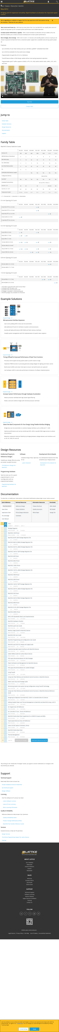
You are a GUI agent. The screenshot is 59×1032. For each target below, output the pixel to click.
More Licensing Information (10, 807)
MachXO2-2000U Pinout (14, 612)
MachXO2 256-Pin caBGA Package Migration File (20, 588)
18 (36, 207)
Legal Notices (11, 933)
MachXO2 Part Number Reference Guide (13, 824)
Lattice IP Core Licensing (9, 804)
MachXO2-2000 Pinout (13, 579)
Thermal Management (13, 734)
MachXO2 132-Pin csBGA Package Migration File (20, 570)
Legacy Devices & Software (29, 898)
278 (55, 283)
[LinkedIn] (21, 914)
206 (49, 264)
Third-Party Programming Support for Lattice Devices (15, 837)
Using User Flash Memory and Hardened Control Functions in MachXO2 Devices (28, 677)
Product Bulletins (20, 509)
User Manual (5, 519)
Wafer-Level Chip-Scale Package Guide (18, 681)
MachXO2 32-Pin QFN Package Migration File (19, 607)
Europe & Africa (30, 880)
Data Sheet (5, 509)
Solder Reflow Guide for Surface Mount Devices (20, 653)
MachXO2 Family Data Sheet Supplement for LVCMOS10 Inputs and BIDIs (26, 716)
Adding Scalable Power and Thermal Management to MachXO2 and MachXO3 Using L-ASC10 (32, 702)
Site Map (26, 933)
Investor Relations (29, 866)
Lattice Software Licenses (9, 801)
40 (20, 235)
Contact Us (29, 902)
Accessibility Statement (45, 933)
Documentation (6, 130)
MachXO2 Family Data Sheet (15, 730)
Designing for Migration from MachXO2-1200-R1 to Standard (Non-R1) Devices (28, 697)
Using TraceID (11, 672)
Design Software (6, 791)
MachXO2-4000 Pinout (13, 602)
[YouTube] (34, 914)
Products (7, 6)
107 (31, 252)
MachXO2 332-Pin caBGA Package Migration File (20, 547)
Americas (29, 878)
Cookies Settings (23, 1029)
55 (20, 242)
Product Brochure (37, 506)
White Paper (36, 512)
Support (4, 133)
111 (49, 252)
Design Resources (6, 127)
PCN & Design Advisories (22, 512)
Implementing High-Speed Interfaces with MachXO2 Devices (23, 649)
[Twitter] (30, 914)
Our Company (29, 862)
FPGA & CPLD (14, 6)
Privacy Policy (20, 933)
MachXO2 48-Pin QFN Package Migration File (19, 537)
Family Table (5, 120)
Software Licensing (29, 894)
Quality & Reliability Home (10, 817)
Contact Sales (29, 106)
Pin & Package (5, 515)
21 (20, 232)
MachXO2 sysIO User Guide (15, 626)
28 (36, 210)
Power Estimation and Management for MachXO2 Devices (23, 663)
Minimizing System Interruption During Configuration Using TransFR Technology (28, 686)
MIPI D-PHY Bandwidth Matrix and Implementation (21, 616)
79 (25, 242)
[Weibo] (38, 914)
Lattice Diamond (26, 463)
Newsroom (29, 864)
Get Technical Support (7, 787)
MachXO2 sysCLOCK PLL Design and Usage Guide (20, 644)
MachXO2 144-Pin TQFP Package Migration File (20, 584)
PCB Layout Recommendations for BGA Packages (20, 658)
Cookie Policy (20, 1023)
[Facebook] (25, 914)
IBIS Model (52, 509)
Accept (34, 1029)
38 (48, 214)
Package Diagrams (12, 528)
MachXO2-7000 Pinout (13, 574)
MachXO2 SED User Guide (14, 635)
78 (25, 249)
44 (20, 217)
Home (2, 6)
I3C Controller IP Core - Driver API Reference (19, 711)
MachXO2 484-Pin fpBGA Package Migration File (20, 542)
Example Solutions (6, 124)
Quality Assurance (37, 509)
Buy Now (29, 102)
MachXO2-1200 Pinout (13, 533)
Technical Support (29, 892)
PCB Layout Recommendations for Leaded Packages (21, 667)
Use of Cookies (34, 933)
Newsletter (29, 870)
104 (36, 242)
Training (4, 840)
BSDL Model (53, 506)
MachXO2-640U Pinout (14, 561)
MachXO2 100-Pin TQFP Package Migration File (20, 551)
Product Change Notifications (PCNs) (12, 820)
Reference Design (20, 506)
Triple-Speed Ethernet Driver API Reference (19, 721)
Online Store (29, 884)
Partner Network (29, 896)
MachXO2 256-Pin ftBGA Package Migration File (20, 598)
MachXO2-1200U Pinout (14, 565)
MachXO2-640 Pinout (13, 556)
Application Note (6, 512)
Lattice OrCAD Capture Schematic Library (18, 725)
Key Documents (7, 506)
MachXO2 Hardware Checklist (15, 621)
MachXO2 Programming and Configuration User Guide (22, 640)
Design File (52, 512)
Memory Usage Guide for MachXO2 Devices (19, 630)
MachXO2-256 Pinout (13, 593)
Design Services (6, 834)
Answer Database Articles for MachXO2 (12, 784)
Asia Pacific (29, 882)
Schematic (18, 515)
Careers (29, 868)
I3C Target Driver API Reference (16, 707)
